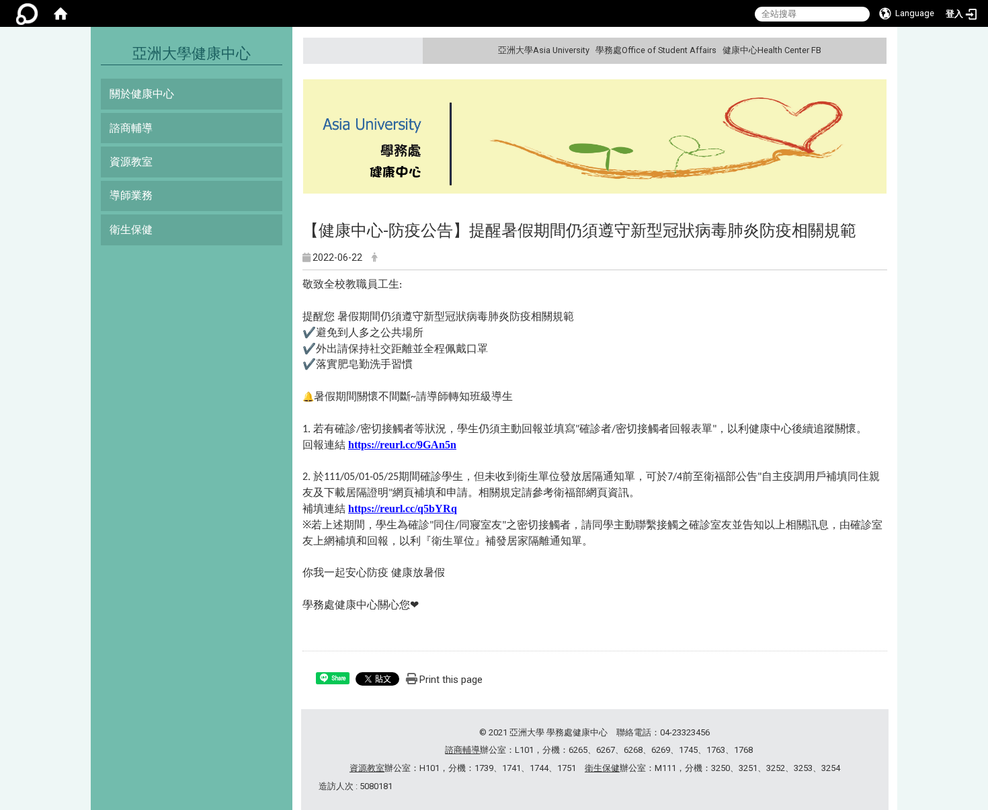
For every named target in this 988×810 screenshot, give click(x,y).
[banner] (595, 138)
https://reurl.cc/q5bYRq (402, 508)
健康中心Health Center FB (772, 50)
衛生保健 (131, 229)
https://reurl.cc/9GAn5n (402, 444)
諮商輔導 (131, 128)
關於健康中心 (142, 93)
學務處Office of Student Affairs (655, 50)
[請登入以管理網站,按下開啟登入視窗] (27, 13)
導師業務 (131, 195)
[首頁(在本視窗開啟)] (60, 13)
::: (875, 50)
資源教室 (131, 161)
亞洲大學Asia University (543, 50)
